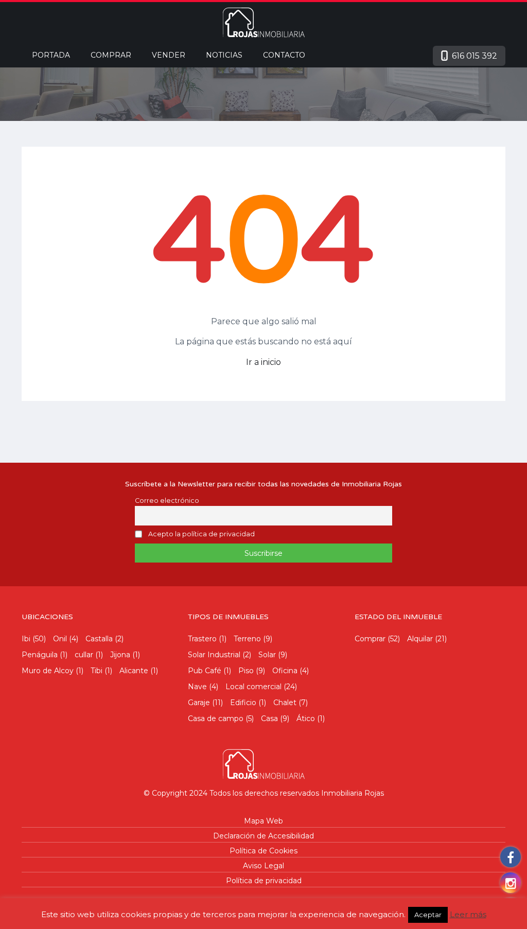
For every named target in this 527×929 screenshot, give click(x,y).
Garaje (199, 702)
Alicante (133, 670)
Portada (51, 55)
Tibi (96, 670)
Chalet (284, 702)
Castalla (99, 638)
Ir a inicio (263, 362)
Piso (246, 670)
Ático (305, 718)
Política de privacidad (264, 880)
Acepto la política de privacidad (201, 534)
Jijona (120, 654)
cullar (84, 654)
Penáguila (40, 654)
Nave (197, 686)
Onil (60, 638)
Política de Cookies (263, 850)
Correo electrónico (167, 500)
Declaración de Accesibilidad (263, 835)
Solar (267, 654)
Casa (269, 718)
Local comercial (253, 686)
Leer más (468, 914)
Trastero (202, 638)
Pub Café (204, 670)
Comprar (111, 55)
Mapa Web (263, 821)
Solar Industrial (214, 654)
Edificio (243, 702)
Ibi (26, 638)
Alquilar (420, 638)
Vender (168, 55)
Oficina (284, 670)
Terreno (247, 638)
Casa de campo (215, 718)
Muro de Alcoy (48, 670)
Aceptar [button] (428, 914)
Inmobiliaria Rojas (352, 793)
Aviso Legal (263, 865)
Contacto (284, 55)
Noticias (224, 55)
